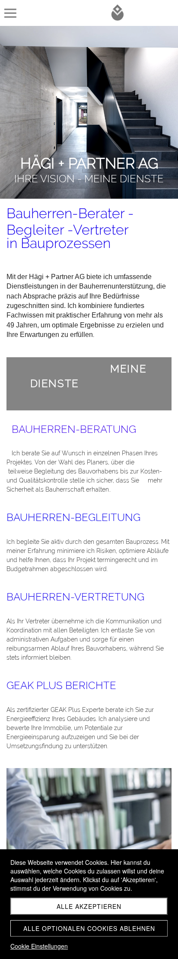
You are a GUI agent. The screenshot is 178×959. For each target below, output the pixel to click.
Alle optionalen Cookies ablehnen (89, 928)
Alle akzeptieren (89, 906)
